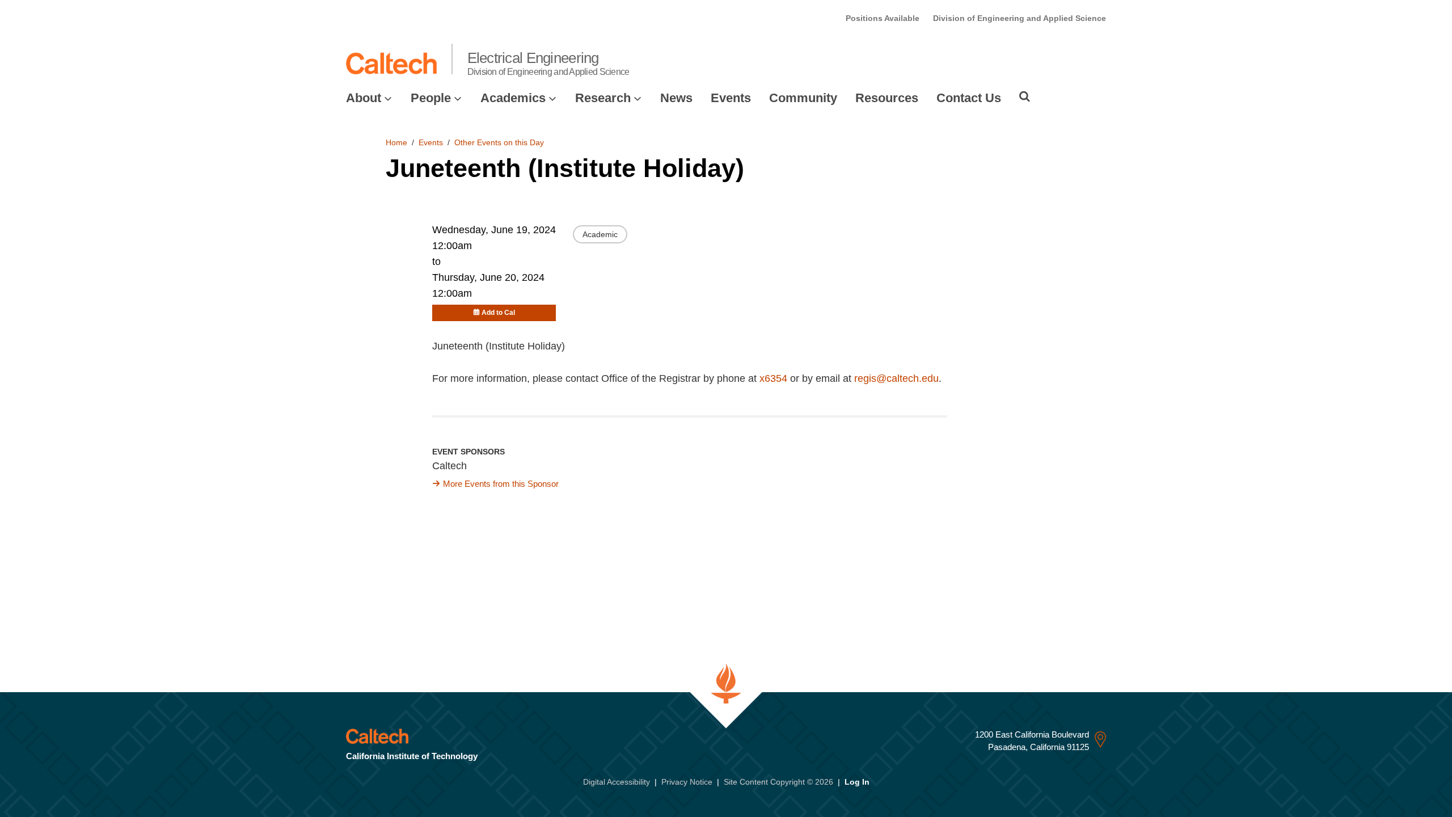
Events (731, 98)
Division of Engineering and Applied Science (1019, 18)
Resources (886, 98)
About (363, 98)
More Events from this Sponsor (501, 483)
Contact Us (968, 98)
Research (603, 98)
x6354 (773, 378)
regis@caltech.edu (896, 378)
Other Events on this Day (499, 142)
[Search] (1024, 96)
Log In (857, 781)
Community (803, 98)
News (676, 98)
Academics (513, 98)
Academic (600, 234)
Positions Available (882, 18)
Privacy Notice (686, 781)
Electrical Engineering (548, 63)
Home (396, 142)
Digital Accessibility (616, 781)
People (431, 98)
